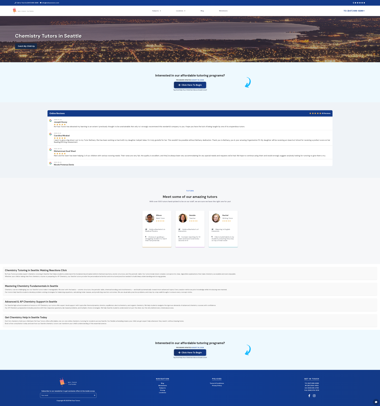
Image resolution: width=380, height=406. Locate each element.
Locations (162, 392)
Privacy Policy (217, 385)
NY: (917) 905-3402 (312, 385)
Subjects (162, 388)
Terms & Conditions (217, 383)
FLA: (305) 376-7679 (311, 390)
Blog (202, 11)
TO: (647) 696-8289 (353, 11)
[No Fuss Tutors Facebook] (309, 396)
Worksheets (223, 11)
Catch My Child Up (26, 46)
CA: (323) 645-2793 (312, 388)
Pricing (162, 390)
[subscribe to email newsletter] (94, 395)
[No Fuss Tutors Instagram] (314, 396)
